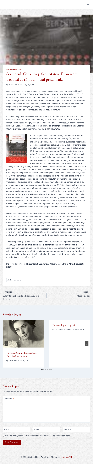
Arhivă (9, 69)
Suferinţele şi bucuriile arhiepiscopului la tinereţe (21, 295)
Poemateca (17, 69)
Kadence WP (66, 457)
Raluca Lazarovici (15, 85)
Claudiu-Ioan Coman (62, 329)
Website (67, 429)
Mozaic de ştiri (83, 294)
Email (37, 429)
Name (7, 429)
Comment (9, 399)
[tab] (42, 369)
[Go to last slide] (6, 343)
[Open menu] (88, 4)
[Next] (86, 343)
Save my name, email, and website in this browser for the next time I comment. (37, 436)
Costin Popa (13, 360)
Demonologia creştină (63, 325)
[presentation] (23, 334)
